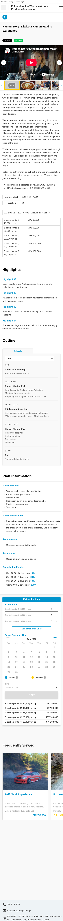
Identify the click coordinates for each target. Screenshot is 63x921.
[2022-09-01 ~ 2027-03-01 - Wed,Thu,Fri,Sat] (26, 212)
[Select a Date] (31, 687)
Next (32, 695)
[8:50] (29, 358)
